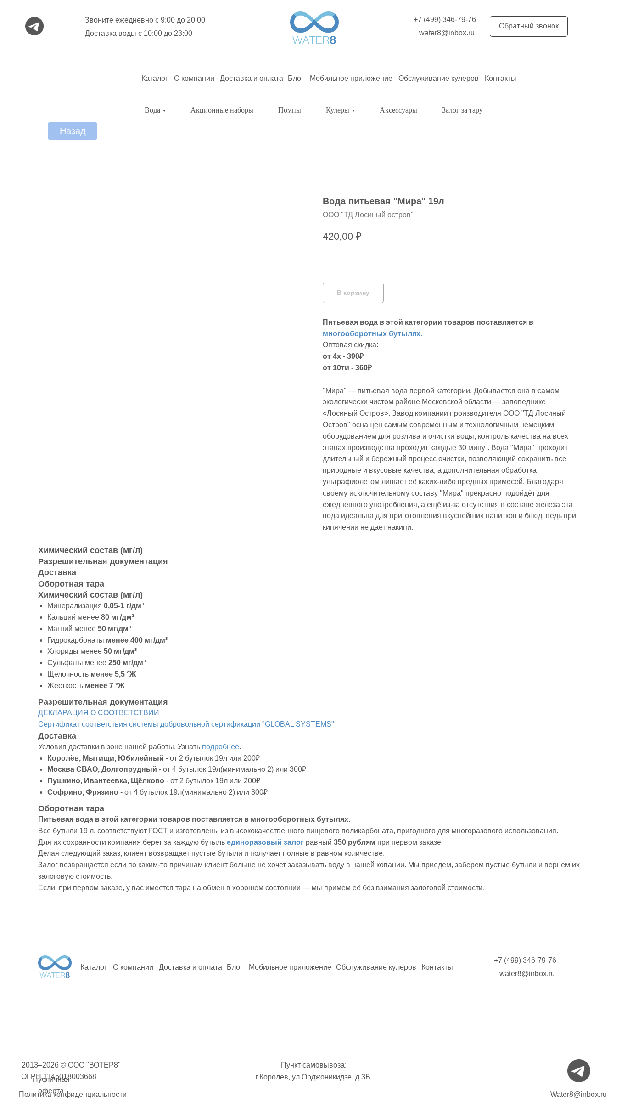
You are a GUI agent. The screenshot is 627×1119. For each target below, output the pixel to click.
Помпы (289, 110)
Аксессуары (398, 110)
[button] (529, 26)
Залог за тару (462, 110)
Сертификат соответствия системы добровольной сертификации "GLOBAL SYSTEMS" (186, 724)
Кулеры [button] (337, 110)
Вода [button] (152, 110)
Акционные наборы (221, 110)
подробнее (220, 747)
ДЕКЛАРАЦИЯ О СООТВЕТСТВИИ (98, 713)
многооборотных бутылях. (372, 334)
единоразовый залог (265, 842)
